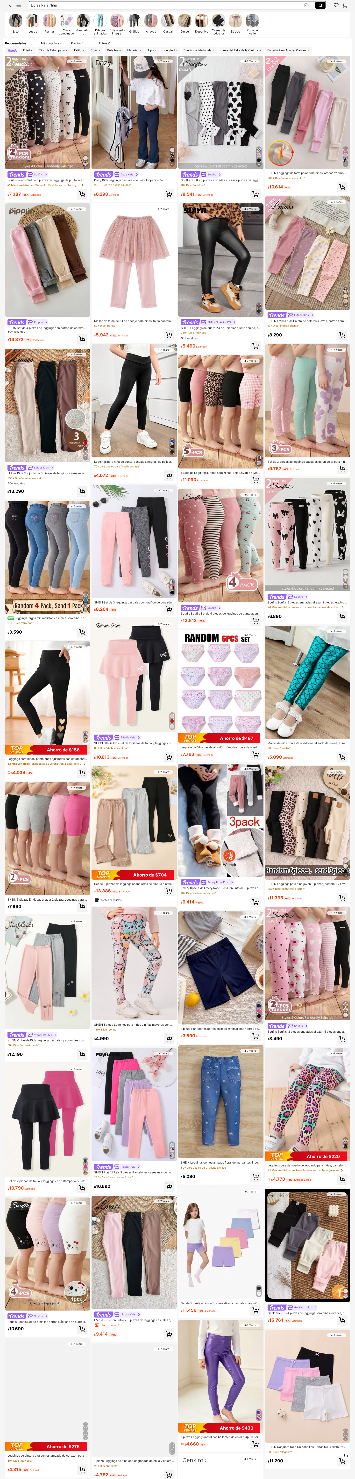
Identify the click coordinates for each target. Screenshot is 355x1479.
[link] (336, 5)
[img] (47, 750)
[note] (108, 900)
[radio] (15, 24)
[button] (10, 5)
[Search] (320, 5)
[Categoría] (18, 5)
